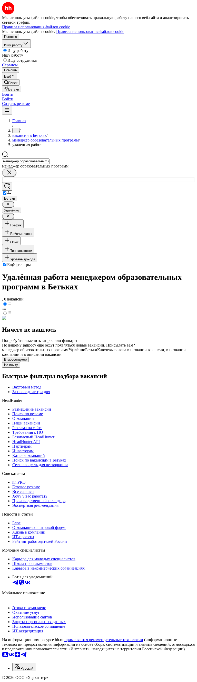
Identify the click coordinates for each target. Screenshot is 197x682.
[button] (7, 94)
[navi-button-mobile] (7, 110)
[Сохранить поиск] (7, 186)
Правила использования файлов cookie (90, 31)
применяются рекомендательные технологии (103, 639)
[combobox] (26, 161)
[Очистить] (9, 173)
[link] (10, 82)
